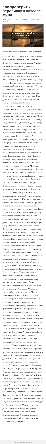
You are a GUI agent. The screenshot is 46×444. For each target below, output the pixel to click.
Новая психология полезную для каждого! (21, 51)
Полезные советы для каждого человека (18, 19)
